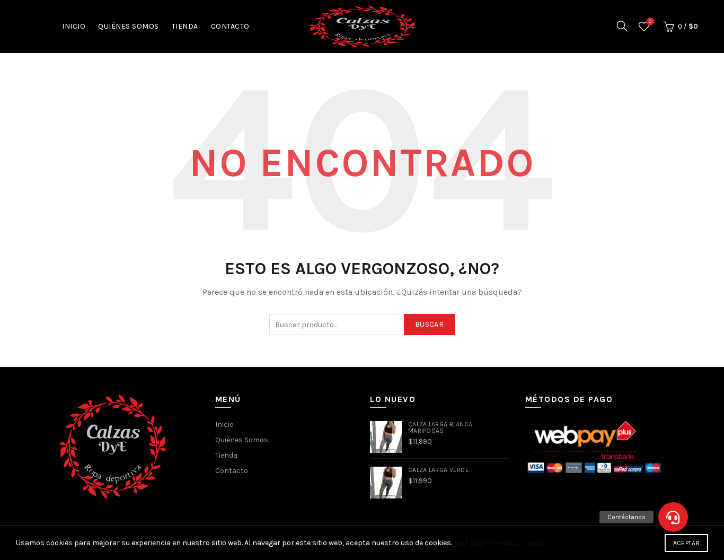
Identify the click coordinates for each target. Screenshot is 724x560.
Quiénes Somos (128, 26)
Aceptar (686, 543)
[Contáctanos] (673, 517)
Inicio (73, 26)
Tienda (185, 26)
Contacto (230, 26)
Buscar (429, 324)
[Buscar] (622, 26)
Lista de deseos (650, 21)
